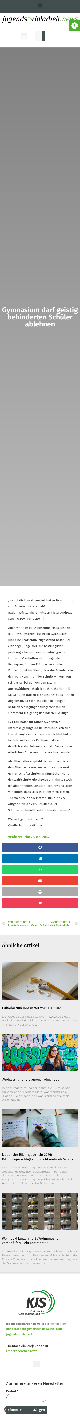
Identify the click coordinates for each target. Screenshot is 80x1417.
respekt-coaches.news (21, 1351)
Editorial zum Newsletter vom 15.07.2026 (32, 1008)
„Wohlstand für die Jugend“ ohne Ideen (31, 1079)
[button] (74, 25)
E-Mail (12, 1391)
